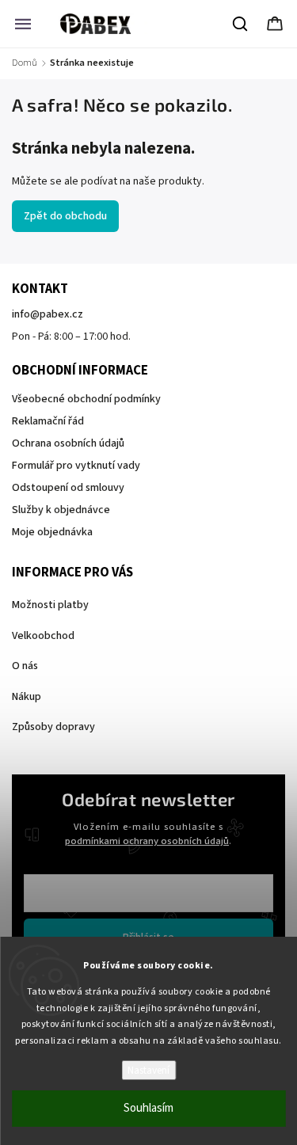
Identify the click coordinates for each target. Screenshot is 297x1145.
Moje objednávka (52, 532)
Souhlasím (148, 1108)
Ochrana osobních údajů (68, 443)
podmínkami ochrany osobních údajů (147, 841)
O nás (25, 666)
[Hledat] (240, 24)
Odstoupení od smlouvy (68, 488)
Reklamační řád (48, 421)
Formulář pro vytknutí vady (76, 466)
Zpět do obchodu (65, 216)
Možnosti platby (50, 605)
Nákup (26, 697)
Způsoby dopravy (53, 727)
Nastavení (148, 1070)
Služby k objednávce (61, 510)
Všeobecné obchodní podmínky (86, 399)
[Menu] (23, 24)
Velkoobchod (43, 636)
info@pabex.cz (47, 314)
